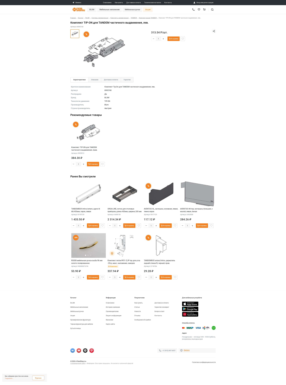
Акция (147, 9)
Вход (198, 2)
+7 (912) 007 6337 (169, 350)
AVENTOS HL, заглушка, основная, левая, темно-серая (161, 210)
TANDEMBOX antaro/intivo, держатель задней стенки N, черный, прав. (159, 261)
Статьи (137, 307)
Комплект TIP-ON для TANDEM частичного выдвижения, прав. (84, 148)
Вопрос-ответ (159, 311)
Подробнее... (9, 378)
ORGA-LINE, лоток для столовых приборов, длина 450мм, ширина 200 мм (125, 210)
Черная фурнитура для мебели (81, 324)
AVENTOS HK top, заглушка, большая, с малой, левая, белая (196, 210)
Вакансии (109, 320)
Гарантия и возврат (162, 307)
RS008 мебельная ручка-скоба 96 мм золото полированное (86, 261)
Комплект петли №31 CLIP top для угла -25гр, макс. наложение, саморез (124, 261)
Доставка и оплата (133, 2)
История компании (113, 307)
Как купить (119, 2)
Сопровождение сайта (77, 363)
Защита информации (113, 315)
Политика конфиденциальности (204, 362)
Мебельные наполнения (109, 9)
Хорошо (38, 378)
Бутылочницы (75, 328)
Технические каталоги (152, 2)
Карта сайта (110, 324)
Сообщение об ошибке (142, 320)
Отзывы (137, 315)
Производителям (112, 311)
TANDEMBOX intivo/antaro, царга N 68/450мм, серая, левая (85, 210)
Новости (137, 311)
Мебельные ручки (132, 9)
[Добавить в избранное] (183, 39)
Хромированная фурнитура (80, 320)
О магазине (107, 2)
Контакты (168, 2)
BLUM (91, 9)
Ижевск (187, 350)
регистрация (208, 2)
